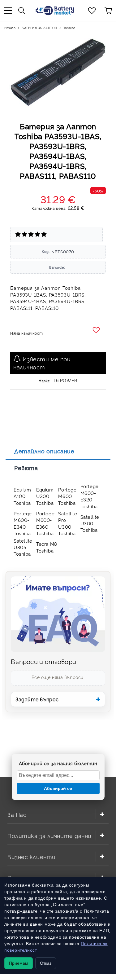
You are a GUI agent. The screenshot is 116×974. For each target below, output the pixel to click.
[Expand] (102, 814)
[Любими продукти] (92, 11)
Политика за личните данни (49, 835)
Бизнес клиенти (31, 856)
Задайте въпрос (37, 699)
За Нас (16, 814)
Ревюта (26, 467)
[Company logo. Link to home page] (54, 10)
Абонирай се (58, 788)
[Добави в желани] (96, 330)
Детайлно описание (44, 451)
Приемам (18, 963)
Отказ (45, 963)
